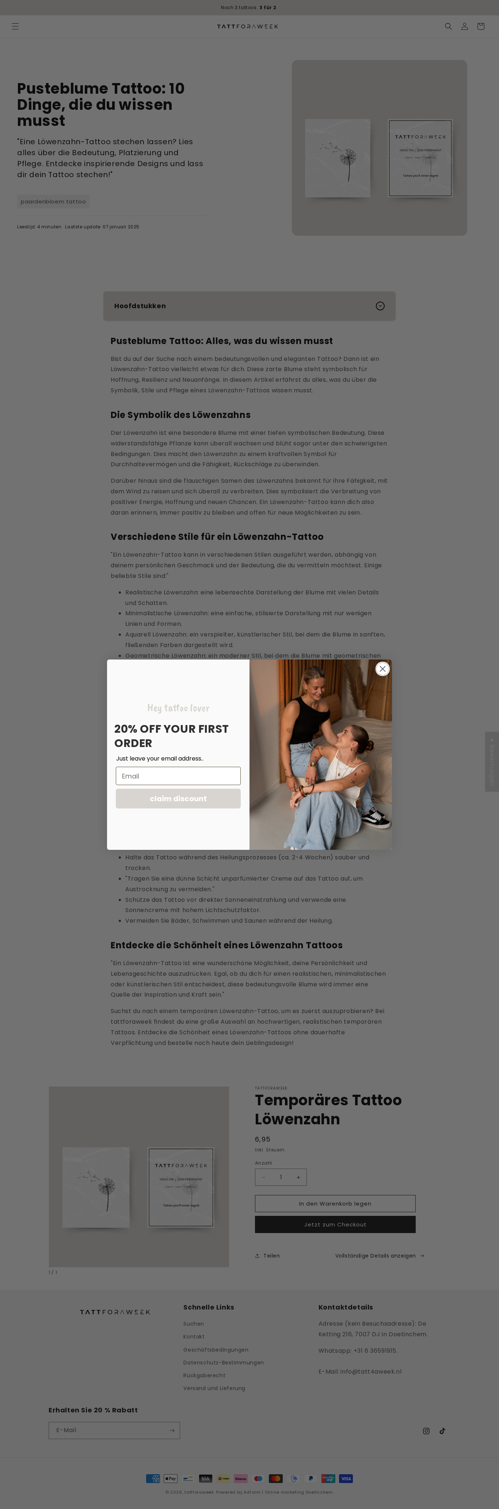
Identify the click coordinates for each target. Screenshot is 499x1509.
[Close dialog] (382, 668)
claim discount (178, 798)
